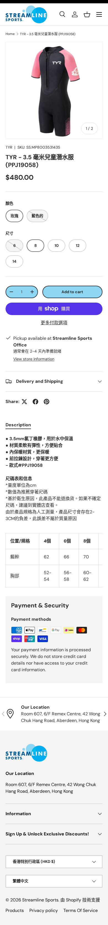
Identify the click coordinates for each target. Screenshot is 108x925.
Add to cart (72, 291)
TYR (9, 147)
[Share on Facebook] (35, 401)
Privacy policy (43, 910)
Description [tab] (18, 425)
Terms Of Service (80, 910)
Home (10, 34)
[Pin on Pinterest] (46, 401)
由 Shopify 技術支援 (80, 900)
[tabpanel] (54, 511)
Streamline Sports (40, 900)
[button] (87, 14)
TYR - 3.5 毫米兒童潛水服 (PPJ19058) (47, 34)
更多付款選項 (54, 323)
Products (15, 910)
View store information (33, 358)
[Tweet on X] (24, 401)
